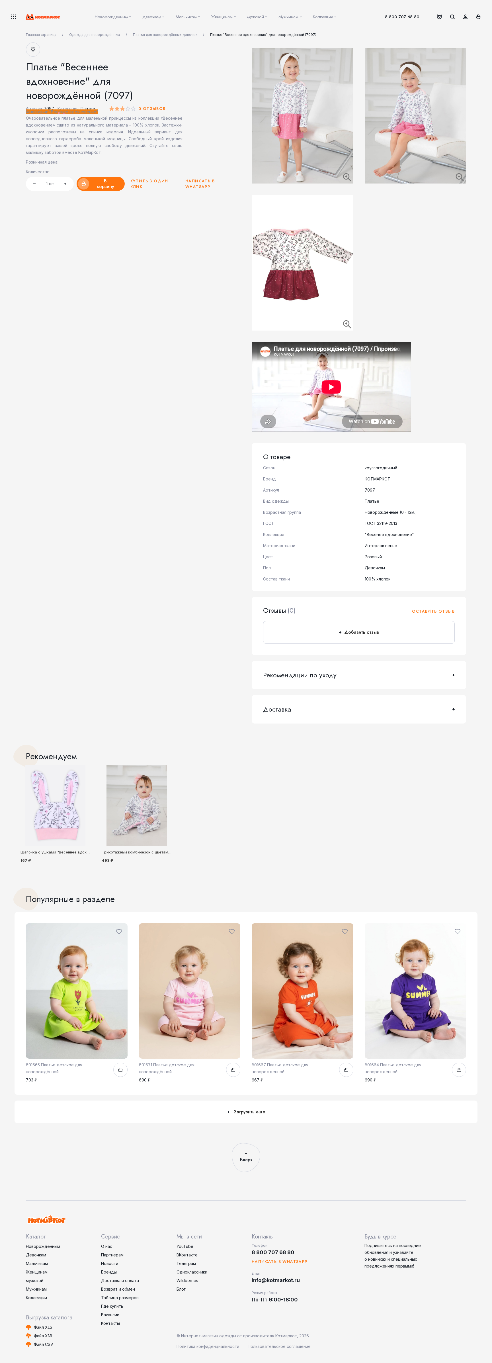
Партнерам (112, 1254)
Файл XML (43, 1335)
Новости (109, 1263)
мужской (34, 1280)
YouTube (185, 1246)
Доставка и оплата (120, 1280)
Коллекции (36, 1297)
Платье (88, 108)
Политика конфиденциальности (208, 1346)
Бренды (109, 1272)
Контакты (110, 1323)
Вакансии (110, 1314)
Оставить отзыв (433, 611)
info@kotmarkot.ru (276, 1280)
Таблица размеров (120, 1297)
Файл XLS (43, 1327)
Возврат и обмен (118, 1289)
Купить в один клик (149, 184)
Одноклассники (192, 1272)
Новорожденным (43, 1246)
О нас (106, 1246)
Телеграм (186, 1263)
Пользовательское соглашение (279, 1346)
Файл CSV (43, 1344)
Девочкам (36, 1254)
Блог (181, 1289)
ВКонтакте (187, 1254)
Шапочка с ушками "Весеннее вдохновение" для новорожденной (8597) (87, 852)
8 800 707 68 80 (402, 17)
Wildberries (187, 1280)
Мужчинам (36, 1289)
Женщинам (37, 1272)
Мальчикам (37, 1263)
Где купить (112, 1306)
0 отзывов (152, 108)
